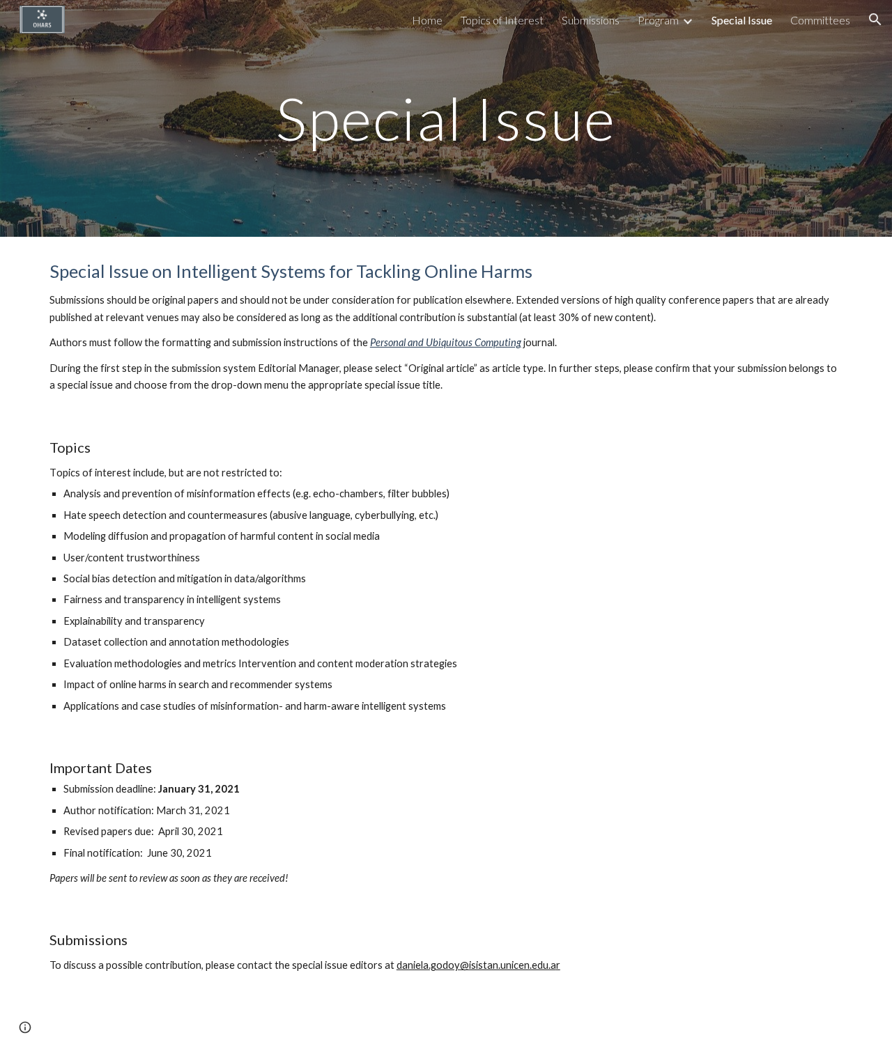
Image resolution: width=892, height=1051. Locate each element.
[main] (446, 118)
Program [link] (658, 19)
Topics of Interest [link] (502, 19)
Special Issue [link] (742, 19)
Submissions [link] (591, 19)
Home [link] (427, 19)
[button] (875, 19)
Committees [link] (820, 19)
